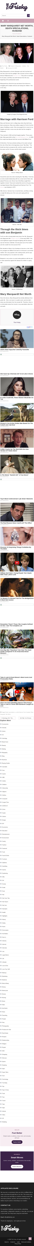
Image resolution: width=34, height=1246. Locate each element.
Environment (5, 837)
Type (3, 1104)
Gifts (3, 876)
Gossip (4, 884)
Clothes (4, 795)
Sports (4, 1061)
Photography (5, 1026)
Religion (4, 1043)
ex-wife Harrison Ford (20, 712)
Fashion (4, 845)
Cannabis (4, 766)
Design (4, 820)
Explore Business (17, 1166)
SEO (3, 1050)
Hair (3, 894)
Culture (4, 816)
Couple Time (5, 802)
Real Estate (5, 1033)
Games (4, 869)
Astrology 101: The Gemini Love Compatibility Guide (9, 718)
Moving (4, 997)
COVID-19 (5, 805)
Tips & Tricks (5, 1090)
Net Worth (8, 714)
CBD (3, 777)
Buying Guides (6, 763)
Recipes (4, 1036)
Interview (4, 947)
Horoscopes (5, 930)
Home (3, 926)
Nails (3, 1004)
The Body (4, 1082)
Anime (3, 731)
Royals (4, 1047)
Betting (4, 749)
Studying (4, 1065)
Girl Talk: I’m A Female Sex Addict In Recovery (27, 718)
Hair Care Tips (6, 898)
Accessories (5, 724)
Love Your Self (6, 969)
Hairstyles (4, 908)
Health (4, 912)
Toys (3, 1097)
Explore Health (17, 1142)
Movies (4, 994)
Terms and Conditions (26, 1242)
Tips (3, 1086)
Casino (4, 773)
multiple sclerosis (15, 238)
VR (3, 1118)
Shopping (4, 1054)
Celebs (24, 66)
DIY (3, 823)
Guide (3, 887)
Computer (4, 798)
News (3, 1011)
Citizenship (5, 788)
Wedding (4, 1122)
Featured (4, 848)
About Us (7, 1242)
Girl (3, 880)
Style (3, 1068)
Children (4, 784)
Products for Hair (6, 1029)
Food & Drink (5, 855)
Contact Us (12, 1242)
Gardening (5, 873)
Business (4, 759)
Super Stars (5, 1072)
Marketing (4, 976)
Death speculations (10, 712)
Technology (5, 1079)
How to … (4, 937)
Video (3, 1114)
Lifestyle (4, 962)
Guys (3, 891)
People (4, 1019)
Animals (4, 727)
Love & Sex (5, 965)
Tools (3, 1093)
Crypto (4, 813)
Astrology (4, 738)
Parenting (4, 1015)
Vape (3, 1107)
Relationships (5, 1040)
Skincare (4, 1058)
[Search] (28, 15)
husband (28, 712)
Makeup (4, 972)
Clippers (4, 791)
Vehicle (4, 1111)
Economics (5, 827)
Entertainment (5, 834)
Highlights (4, 916)
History (4, 919)
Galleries (4, 862)
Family (4, 841)
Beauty (4, 745)
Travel (3, 1100)
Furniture (4, 859)
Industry (4, 940)
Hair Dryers (5, 901)
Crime (3, 809)
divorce (2, 187)
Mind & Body (5, 983)
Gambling (4, 866)
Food (3, 852)
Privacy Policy (18, 1243)
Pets (3, 1022)
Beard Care (5, 742)
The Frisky (4, 66)
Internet (4, 944)
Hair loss (4, 905)
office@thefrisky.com (9, 1217)
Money (4, 987)
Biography (18, 66)
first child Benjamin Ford (22, 137)
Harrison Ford (16, 75)
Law (3, 951)
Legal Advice (5, 955)
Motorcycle (5, 990)
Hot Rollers (5, 933)
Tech (3, 1075)
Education (4, 830)
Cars (3, 770)
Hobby (4, 923)
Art (3, 734)
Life (3, 958)
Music (3, 1001)
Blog (3, 756)
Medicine (4, 979)
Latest (18, 1242)
